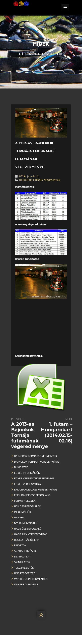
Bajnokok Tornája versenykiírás (37, 461)
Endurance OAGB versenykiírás (36, 489)
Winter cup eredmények (31, 578)
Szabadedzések (25, 550)
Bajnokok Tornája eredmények (39, 179)
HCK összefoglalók (27, 506)
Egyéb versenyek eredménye (34, 478)
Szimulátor (22, 562)
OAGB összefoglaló (27, 528)
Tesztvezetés (24, 567)
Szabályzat (22, 556)
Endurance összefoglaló (32, 495)
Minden (19, 517)
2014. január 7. (29, 176)
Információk (22, 511)
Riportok (20, 545)
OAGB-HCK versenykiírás (30, 534)
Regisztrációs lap (26, 539)
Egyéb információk (27, 472)
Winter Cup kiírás (26, 584)
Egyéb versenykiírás (28, 484)
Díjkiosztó (21, 467)
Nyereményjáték (25, 523)
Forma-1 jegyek (24, 500)
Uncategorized (24, 573)
